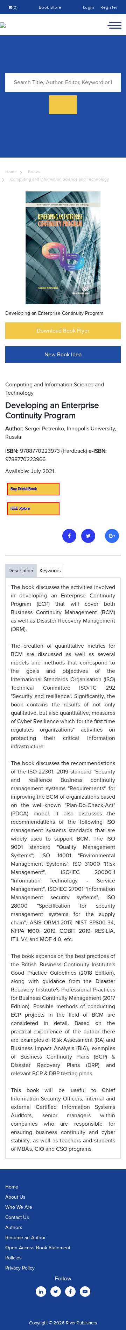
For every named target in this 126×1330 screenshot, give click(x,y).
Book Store (50, 7)
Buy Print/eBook (23, 489)
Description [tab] (20, 571)
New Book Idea (63, 354)
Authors (13, 1227)
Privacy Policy (20, 1268)
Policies (13, 1258)
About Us (15, 1197)
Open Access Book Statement (37, 1248)
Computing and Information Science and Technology (59, 179)
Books (34, 172)
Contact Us (17, 1217)
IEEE (20, 508)
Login (88, 7)
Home (11, 172)
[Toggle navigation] (114, 25)
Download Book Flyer (63, 330)
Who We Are (18, 1207)
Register (109, 7)
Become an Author (25, 1238)
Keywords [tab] (50, 571)
